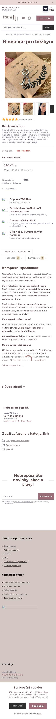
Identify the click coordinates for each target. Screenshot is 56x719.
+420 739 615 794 (10, 7)
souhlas (43, 692)
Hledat (48, 27)
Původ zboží (12, 387)
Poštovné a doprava (12, 550)
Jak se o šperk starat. (12, 365)
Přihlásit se (46, 496)
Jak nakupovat (10, 546)
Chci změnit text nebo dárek (15, 594)
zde (39, 714)
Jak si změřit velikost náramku (16, 582)
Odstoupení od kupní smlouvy (16, 562)
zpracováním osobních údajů (24, 501)
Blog (6, 558)
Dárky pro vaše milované (22, 35)
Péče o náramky (10, 590)
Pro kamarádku (13, 445)
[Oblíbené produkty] (24, 18)
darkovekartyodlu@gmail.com (18, 421)
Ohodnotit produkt (26, 119)
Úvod (8, 35)
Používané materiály (12, 586)
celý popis (32, 142)
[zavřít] (52, 2)
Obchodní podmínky (12, 566)
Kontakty (7, 554)
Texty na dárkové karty (13, 598)
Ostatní (9, 449)
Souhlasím (38, 706)
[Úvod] (11, 18)
